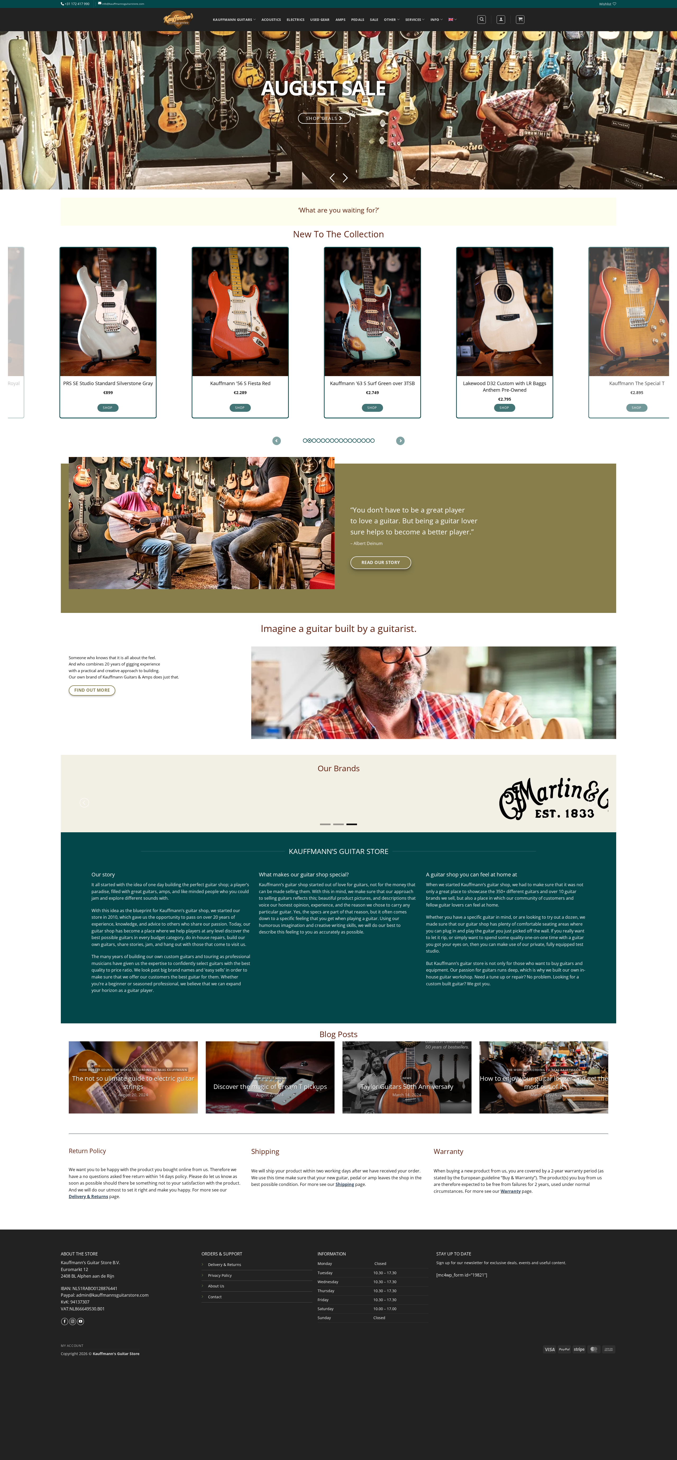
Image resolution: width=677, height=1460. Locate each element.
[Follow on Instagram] (72, 1310)
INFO (435, 19)
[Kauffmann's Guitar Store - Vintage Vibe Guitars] (178, 19)
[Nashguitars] (502, 789)
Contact (215, 1285)
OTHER (390, 19)
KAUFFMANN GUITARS (232, 19)
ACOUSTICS (271, 19)
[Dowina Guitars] (229, 793)
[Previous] (84, 798)
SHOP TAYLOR (210, 93)
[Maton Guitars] (366, 793)
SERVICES (413, 19)
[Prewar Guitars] (102, 789)
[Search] (481, 19)
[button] (520, 19)
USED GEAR (320, 19)
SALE (374, 19)
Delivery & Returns (88, 1185)
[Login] (501, 19)
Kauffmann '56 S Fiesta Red (206, 383)
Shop (206, 407)
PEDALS (357, 19)
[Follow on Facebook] (64, 1310)
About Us (216, 1274)
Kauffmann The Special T (603, 383)
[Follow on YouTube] (80, 1310)
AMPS (340, 19)
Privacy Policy (220, 1263)
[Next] (592, 798)
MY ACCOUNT (72, 1334)
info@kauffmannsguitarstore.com (123, 4)
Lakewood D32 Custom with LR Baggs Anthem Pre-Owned (471, 386)
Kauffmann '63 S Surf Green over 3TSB (338, 383)
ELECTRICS (295, 19)
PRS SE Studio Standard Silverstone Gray (74, 383)
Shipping (345, 1173)
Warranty (511, 1179)
